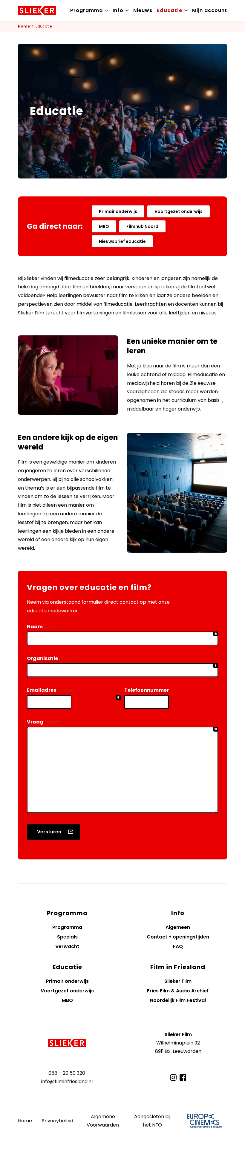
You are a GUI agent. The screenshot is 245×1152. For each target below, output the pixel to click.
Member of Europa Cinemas (204, 1121)
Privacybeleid (57, 1120)
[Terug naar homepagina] (37, 10)
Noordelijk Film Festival (178, 1000)
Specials (67, 936)
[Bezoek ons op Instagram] (173, 1077)
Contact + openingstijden (178, 936)
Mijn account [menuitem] (209, 10)
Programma (67, 927)
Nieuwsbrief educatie (122, 241)
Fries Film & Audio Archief (178, 990)
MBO (104, 226)
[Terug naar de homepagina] (67, 1043)
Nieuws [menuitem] (142, 10)
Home (24, 26)
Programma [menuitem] (86, 10)
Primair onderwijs (118, 211)
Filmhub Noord (142, 226)
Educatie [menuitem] (169, 10)
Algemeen (178, 927)
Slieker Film (178, 981)
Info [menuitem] (118, 10)
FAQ (178, 946)
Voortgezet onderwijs (178, 211)
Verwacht (67, 946)
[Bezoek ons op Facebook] (183, 1077)
